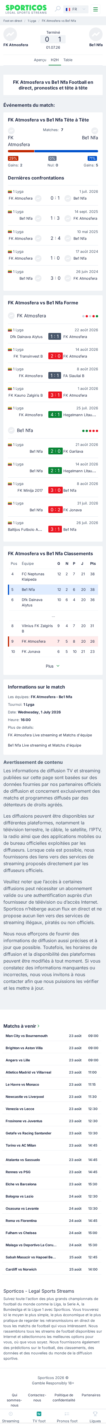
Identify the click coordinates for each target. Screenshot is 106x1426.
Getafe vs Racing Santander (28, 1133)
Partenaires (91, 1395)
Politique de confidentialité (64, 1397)
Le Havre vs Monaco (22, 1084)
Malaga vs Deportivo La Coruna (31, 1245)
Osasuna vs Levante (22, 1208)
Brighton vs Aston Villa (24, 1048)
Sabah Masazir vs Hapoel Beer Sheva (33, 1257)
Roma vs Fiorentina (21, 1220)
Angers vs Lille (18, 1060)
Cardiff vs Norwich (21, 1269)
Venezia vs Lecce (20, 1109)
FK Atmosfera (19, 141)
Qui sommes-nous (14, 1400)
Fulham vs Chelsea (21, 1233)
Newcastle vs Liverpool (25, 1096)
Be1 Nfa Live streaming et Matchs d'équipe (44, 745)
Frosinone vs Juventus (24, 1121)
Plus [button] (49, 666)
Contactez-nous (37, 1397)
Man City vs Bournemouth (26, 1036)
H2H (55, 60)
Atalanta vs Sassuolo (23, 1160)
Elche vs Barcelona (21, 1184)
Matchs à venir (19, 1026)
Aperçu (40, 60)
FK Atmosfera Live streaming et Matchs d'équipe (50, 735)
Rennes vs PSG (18, 1172)
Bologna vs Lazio (19, 1196)
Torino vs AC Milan (21, 1145)
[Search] (57, 8)
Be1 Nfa (90, 137)
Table (67, 60)
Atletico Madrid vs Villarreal (28, 1072)
